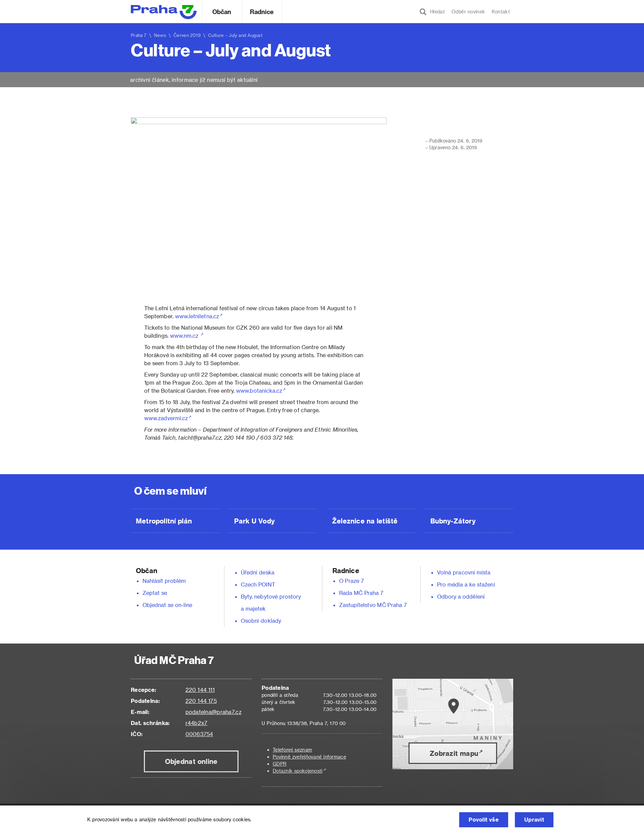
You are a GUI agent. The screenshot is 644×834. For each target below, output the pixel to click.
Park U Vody (254, 521)
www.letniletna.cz (196, 316)
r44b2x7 (196, 723)
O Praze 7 (351, 580)
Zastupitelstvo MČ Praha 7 (373, 605)
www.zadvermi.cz (166, 418)
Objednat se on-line (168, 605)
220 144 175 (201, 701)
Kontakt (501, 11)
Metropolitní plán (164, 521)
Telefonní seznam (292, 750)
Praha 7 (139, 35)
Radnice (262, 11)
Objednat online (191, 761)
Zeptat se (155, 593)
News (160, 35)
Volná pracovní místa (463, 572)
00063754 (199, 734)
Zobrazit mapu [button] (454, 753)
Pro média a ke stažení (466, 584)
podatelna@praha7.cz (213, 712)
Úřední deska (257, 572)
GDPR (279, 764)
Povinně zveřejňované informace (309, 757)
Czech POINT (258, 584)
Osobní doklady (261, 620)
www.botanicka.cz (259, 390)
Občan (221, 11)
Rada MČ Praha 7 (361, 593)
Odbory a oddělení (461, 596)
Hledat (436, 11)
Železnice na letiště (364, 521)
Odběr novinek (468, 11)
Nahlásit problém (164, 580)
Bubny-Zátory (453, 521)
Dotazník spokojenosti (298, 771)
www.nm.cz (185, 335)
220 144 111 (200, 689)
